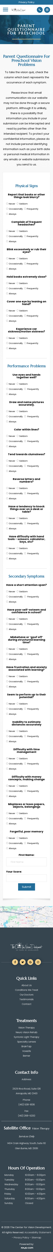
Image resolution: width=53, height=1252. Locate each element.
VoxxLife (26, 1051)
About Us (26, 985)
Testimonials (26, 999)
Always (12, 214)
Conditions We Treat (26, 990)
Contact (26, 1004)
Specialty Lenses (26, 1041)
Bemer (26, 1055)
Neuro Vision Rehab (26, 1032)
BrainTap (26, 1046)
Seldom (23, 203)
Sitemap (36, 1237)
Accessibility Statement (37, 1232)
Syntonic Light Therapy (26, 1037)
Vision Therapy (26, 1027)
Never (12, 203)
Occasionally (16, 208)
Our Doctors (26, 994)
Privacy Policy (26, 2)
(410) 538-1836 (26, 1104)
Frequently (32, 208)
